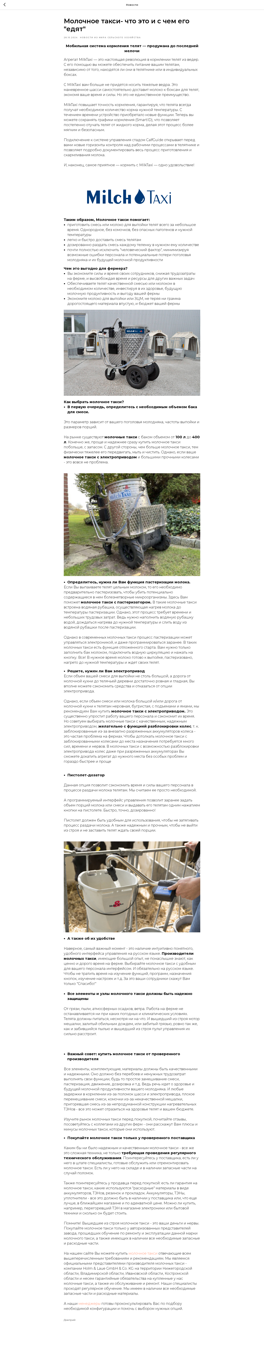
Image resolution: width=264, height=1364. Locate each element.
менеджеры (89, 1303)
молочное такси (143, 1253)
